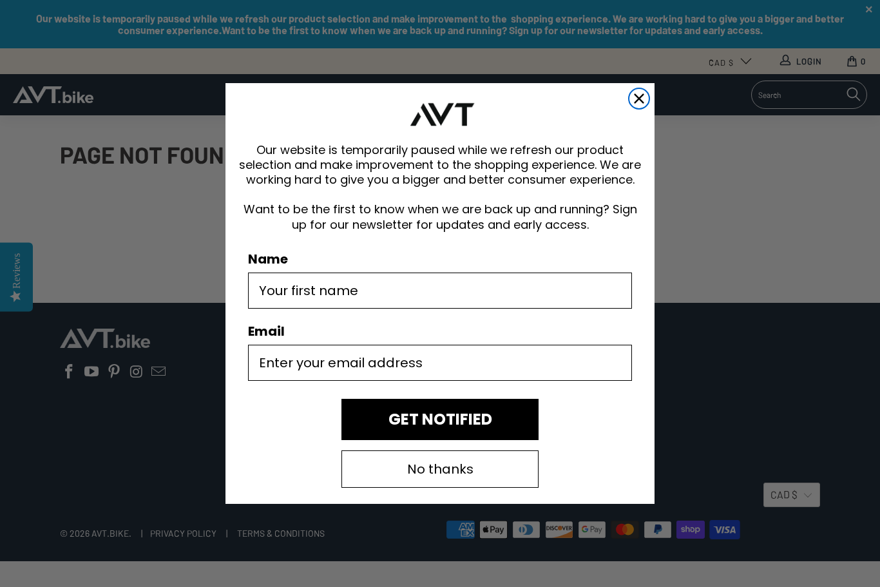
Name (268, 259)
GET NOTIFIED (440, 419)
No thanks (440, 469)
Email (266, 331)
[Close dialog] (639, 98)
